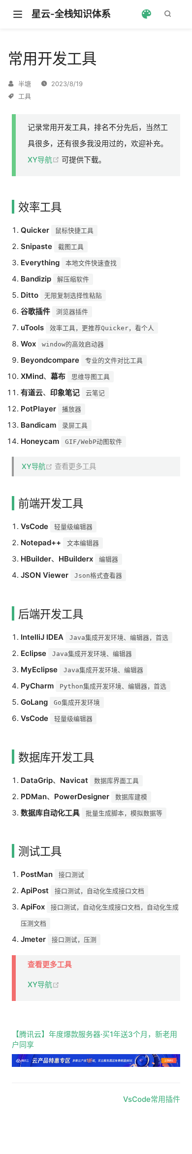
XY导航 (45, 159)
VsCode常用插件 (151, 1099)
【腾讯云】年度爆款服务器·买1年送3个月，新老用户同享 (94, 1039)
